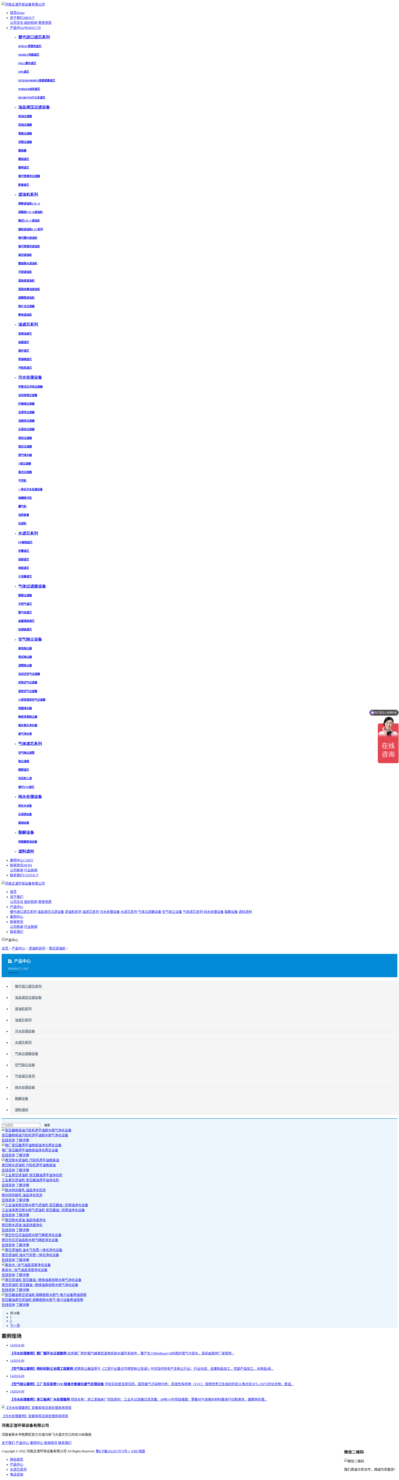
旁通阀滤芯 (25, 359)
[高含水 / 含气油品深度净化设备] (26, 1265)
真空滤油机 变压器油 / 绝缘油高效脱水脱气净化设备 (40, 1285)
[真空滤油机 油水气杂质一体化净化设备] (32, 1250)
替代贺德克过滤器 (29, 176)
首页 (17, 13)
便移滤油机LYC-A (29, 203)
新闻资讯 (21, 865)
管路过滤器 (25, 133)
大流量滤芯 (25, 576)
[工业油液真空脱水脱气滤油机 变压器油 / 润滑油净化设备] (45, 1205)
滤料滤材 (245, 912)
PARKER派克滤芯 (29, 89)
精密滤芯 (23, 769)
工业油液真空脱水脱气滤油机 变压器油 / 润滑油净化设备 (43, 1210)
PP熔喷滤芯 (25, 542)
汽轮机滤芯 (25, 367)
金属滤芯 (23, 342)
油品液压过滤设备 (50, 912)
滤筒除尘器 (25, 665)
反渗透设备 (25, 814)
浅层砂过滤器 (26, 420)
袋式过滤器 (25, 446)
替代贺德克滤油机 (29, 246)
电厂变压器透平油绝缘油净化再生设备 (30, 1150)
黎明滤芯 (23, 167)
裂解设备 (231, 912)
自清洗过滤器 (26, 412)
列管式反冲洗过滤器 (30, 386)
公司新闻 (16, 870)
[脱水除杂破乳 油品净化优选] (24, 1190)
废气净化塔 (25, 733)
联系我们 (24, 875)
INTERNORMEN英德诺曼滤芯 (36, 80)
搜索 (47, 1125)
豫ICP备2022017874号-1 (113, 1451)
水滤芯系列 (129, 912)
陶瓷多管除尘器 (27, 716)
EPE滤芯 (23, 71)
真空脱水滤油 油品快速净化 (22, 1225)
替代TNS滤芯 (26, 787)
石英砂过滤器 (26, 429)
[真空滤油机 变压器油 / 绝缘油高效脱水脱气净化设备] (41, 1280)
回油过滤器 (25, 124)
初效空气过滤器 (27, 682)
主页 (5, 948)
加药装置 (23, 515)
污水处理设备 (110, 912)
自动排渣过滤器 (27, 395)
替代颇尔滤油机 (27, 237)
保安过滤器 (25, 438)
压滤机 (22, 523)
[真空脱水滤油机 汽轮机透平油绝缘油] (30, 1160)
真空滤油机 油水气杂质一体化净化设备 (30, 1255)
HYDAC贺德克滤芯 (29, 46)
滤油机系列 (73, 912)
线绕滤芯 (23, 559)
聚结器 (22, 150)
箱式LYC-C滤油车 (29, 220)
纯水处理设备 (214, 912)
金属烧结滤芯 (26, 621)
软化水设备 (25, 805)
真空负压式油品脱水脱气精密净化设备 (30, 1240)
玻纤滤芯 (23, 350)
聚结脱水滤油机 (27, 263)
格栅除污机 (25, 498)
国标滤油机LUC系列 (30, 229)
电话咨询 (16, 1474)
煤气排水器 (25, 455)
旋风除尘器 (25, 648)
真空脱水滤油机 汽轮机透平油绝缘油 (29, 1165)
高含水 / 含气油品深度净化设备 (24, 1270)
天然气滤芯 (25, 604)
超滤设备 (23, 822)
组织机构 (30, 23)
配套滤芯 (23, 184)
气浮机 (22, 480)
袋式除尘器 (25, 657)
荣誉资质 (45, 23)
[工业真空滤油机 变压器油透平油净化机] (32, 1175)
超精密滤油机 (26, 297)
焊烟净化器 (25, 708)
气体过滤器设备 (149, 912)
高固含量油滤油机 (29, 289)
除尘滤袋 (23, 761)
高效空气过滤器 (27, 691)
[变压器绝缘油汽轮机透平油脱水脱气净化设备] (36, 1130)
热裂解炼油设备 (27, 841)
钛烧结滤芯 (25, 629)
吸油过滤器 (25, 116)
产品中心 (25, 28)
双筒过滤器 (25, 142)
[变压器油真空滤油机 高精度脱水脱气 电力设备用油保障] (44, 1295)
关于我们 (22, 18)
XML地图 (138, 1451)
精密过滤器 (25, 595)
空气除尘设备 (172, 912)
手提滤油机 (25, 272)
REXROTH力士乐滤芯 (31, 97)
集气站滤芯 (25, 612)
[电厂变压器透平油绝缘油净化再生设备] (32, 1145)
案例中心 (21, 860)
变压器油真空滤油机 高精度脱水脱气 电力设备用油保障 (42, 1300)
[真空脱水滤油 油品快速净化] (24, 1220)
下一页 (15, 1325)
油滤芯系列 (90, 912)
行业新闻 (30, 870)
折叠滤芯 (23, 551)
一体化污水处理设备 (30, 489)
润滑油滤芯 (25, 333)
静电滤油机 (25, 314)
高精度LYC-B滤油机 (30, 212)
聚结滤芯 (23, 159)
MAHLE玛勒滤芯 (28, 54)
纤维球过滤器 (26, 403)
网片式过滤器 (26, 306)
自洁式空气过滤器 (29, 674)
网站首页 (16, 1459)
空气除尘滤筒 (26, 752)
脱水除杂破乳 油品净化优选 (22, 1195)
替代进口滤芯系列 (23, 912)
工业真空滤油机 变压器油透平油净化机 (30, 1180)
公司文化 (16, 23)
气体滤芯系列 (193, 912)
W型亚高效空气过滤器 (31, 699)
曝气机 (22, 506)
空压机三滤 (25, 778)
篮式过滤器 (25, 472)
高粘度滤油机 (26, 280)
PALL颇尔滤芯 (27, 63)
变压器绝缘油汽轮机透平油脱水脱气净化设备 (35, 1135)
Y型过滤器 (24, 463)
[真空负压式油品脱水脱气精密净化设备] (32, 1235)
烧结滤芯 (23, 568)
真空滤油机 (25, 255)
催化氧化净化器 (27, 725)
